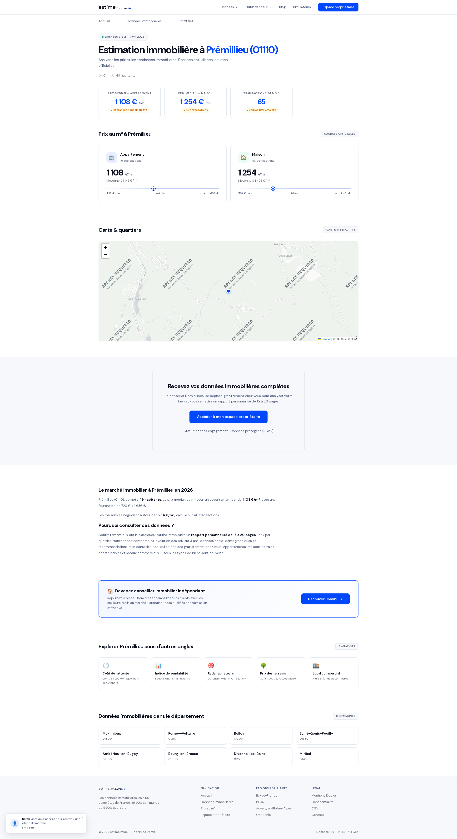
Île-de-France (266, 795)
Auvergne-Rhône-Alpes (274, 808)
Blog (282, 7)
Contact (318, 815)
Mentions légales (324, 795)
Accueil (104, 21)
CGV (315, 808)
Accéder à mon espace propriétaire (228, 416)
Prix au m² (208, 808)
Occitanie (263, 815)
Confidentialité (322, 802)
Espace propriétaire (338, 7)
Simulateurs (302, 7)
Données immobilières (144, 21)
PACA (260, 802)
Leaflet (326, 339)
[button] (228, 291)
